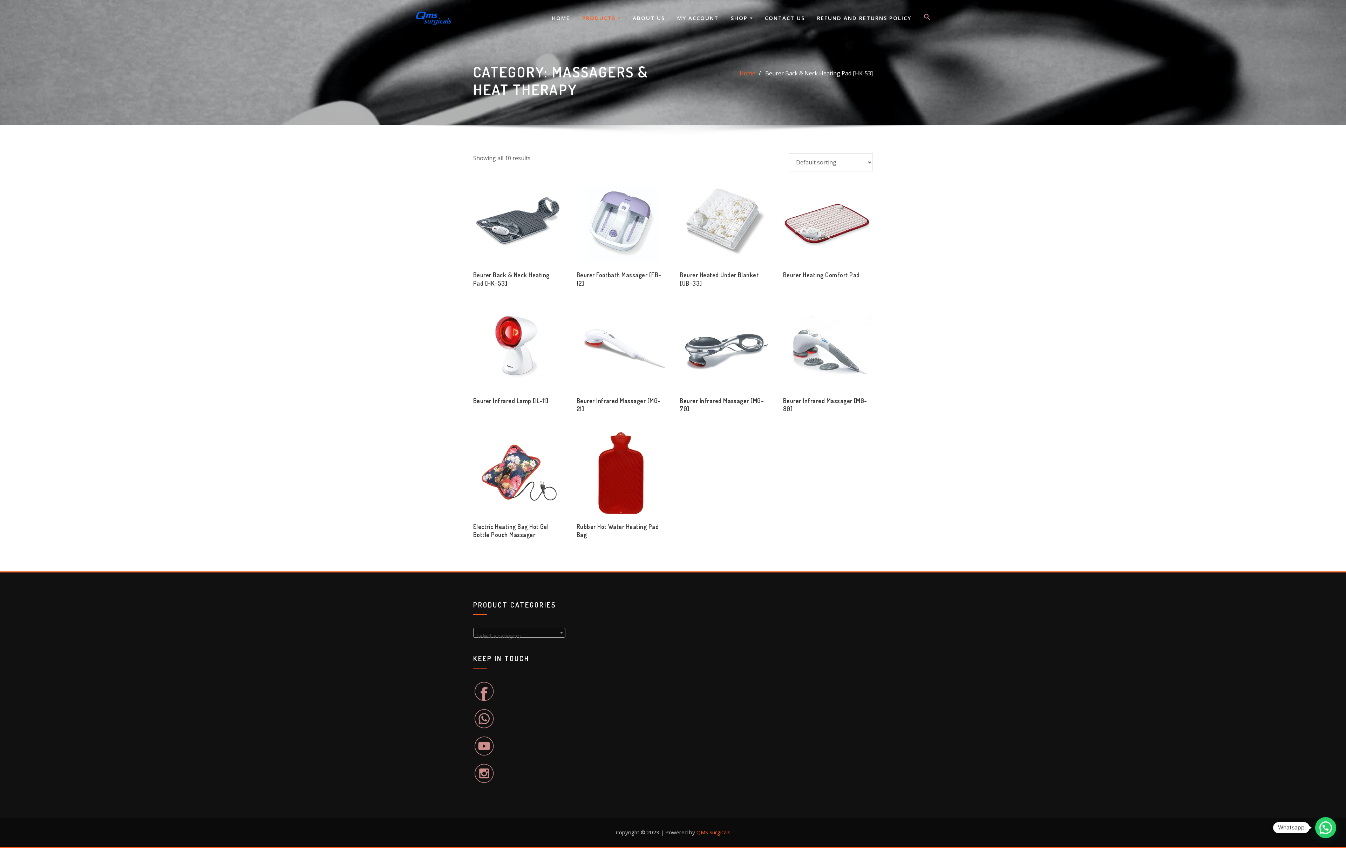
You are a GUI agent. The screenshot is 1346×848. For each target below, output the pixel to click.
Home (561, 17)
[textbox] (519, 636)
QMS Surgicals (713, 832)
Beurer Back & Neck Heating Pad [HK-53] (819, 73)
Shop (740, 17)
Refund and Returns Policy (864, 17)
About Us (649, 17)
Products (600, 17)
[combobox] (519, 633)
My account (698, 17)
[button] (927, 18)
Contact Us (785, 17)
